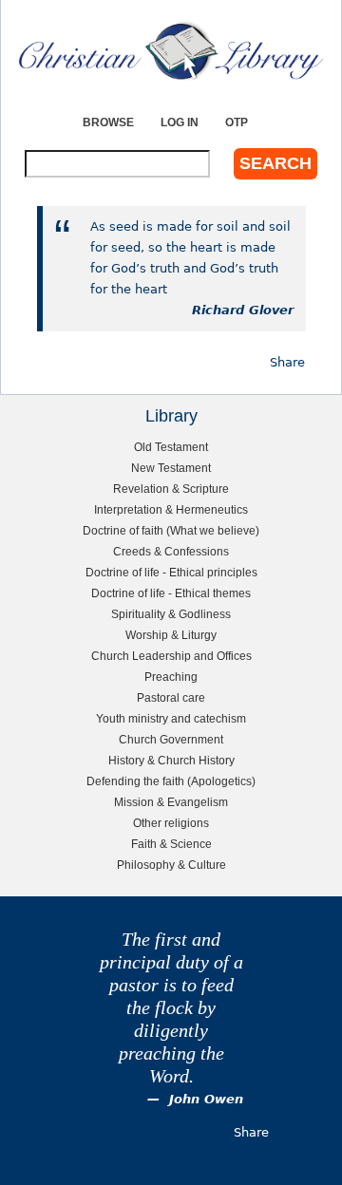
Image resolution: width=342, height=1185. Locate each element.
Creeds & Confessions (171, 551)
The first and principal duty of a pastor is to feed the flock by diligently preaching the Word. (171, 1008)
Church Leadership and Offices (171, 655)
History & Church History (171, 760)
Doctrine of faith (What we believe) (171, 530)
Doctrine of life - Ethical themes (171, 593)
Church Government (171, 739)
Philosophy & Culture (171, 864)
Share (287, 362)
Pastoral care (171, 697)
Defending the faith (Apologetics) (171, 781)
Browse (108, 122)
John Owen (206, 1099)
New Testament (171, 467)
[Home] (171, 51)
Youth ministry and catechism (171, 718)
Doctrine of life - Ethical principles (171, 572)
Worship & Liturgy (171, 635)
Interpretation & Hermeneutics (171, 509)
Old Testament (171, 447)
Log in (180, 122)
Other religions (171, 823)
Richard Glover (243, 310)
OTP (236, 122)
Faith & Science (171, 843)
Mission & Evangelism (171, 802)
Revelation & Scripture (171, 488)
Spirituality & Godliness (171, 614)
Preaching (171, 676)
